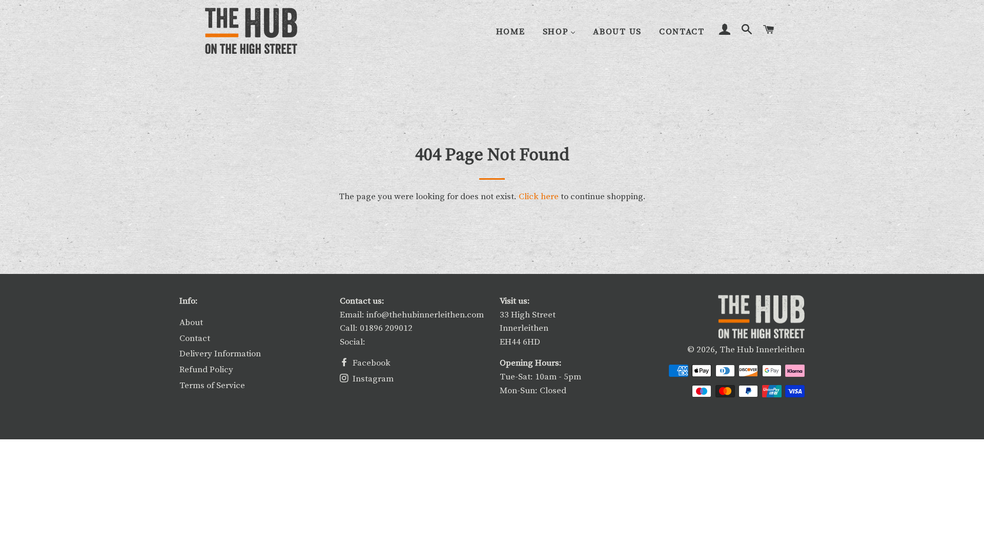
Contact (194, 338)
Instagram (372, 379)
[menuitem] (510, 31)
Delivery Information (220, 353)
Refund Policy (206, 369)
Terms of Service (212, 385)
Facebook (371, 363)
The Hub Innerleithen (762, 349)
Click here (539, 196)
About (191, 322)
